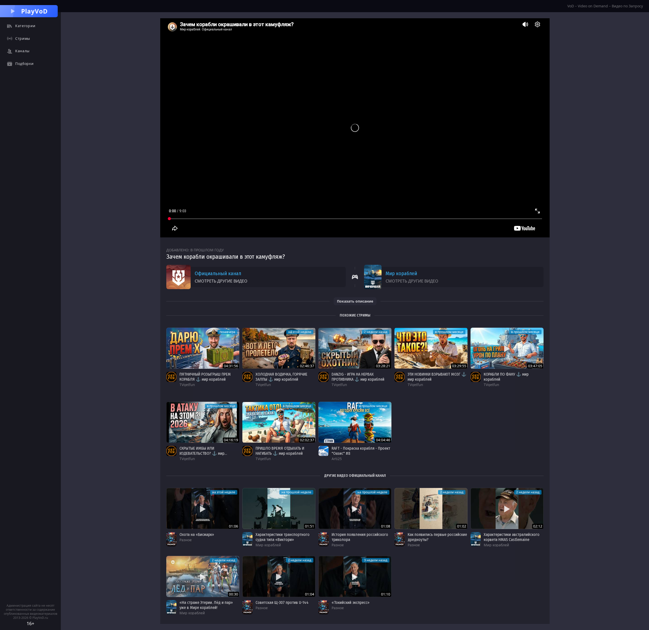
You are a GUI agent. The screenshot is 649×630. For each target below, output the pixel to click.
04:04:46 (383, 440)
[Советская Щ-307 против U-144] (278, 576)
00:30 (233, 594)
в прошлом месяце (449, 332)
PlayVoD (34, 11)
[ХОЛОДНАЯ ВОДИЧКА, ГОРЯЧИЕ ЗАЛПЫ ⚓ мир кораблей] (278, 348)
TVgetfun (187, 384)
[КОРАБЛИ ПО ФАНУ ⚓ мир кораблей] (507, 348)
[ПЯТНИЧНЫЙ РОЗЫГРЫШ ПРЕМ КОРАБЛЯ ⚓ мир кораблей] (202, 348)
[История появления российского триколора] (354, 508)
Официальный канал (218, 273)
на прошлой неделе (296, 492)
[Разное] (171, 539)
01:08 (385, 526)
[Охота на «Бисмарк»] (202, 508)
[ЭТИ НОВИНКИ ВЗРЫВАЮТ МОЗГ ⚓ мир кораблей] (430, 348)
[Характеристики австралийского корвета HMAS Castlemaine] (507, 508)
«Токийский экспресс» (350, 602)
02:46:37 (307, 365)
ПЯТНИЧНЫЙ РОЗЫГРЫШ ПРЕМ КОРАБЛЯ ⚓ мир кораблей (205, 377)
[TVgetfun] (171, 377)
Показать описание (355, 301)
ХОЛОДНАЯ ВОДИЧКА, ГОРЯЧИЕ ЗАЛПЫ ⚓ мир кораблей (281, 377)
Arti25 (337, 458)
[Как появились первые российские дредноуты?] (430, 508)
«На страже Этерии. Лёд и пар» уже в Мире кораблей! (206, 605)
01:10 (385, 594)
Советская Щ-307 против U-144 (282, 602)
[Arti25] (323, 451)
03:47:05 (535, 365)
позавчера (227, 332)
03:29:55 (459, 365)
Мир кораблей (401, 273)
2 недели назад (375, 332)
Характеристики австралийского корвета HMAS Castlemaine (511, 537)
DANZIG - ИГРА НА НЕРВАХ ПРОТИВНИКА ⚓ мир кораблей (358, 377)
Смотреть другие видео (221, 281)
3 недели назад (375, 560)
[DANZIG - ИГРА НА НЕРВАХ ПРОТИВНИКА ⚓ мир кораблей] (354, 348)
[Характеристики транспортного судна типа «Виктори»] (278, 508)
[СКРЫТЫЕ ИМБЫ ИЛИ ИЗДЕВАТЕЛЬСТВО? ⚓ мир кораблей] (202, 422)
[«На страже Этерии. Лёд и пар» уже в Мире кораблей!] (202, 576)
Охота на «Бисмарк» (196, 534)
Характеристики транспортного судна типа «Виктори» (283, 537)
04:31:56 (231, 365)
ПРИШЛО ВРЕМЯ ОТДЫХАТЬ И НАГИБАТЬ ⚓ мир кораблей (280, 451)
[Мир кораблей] (247, 539)
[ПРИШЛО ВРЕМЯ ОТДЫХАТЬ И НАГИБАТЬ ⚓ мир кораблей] (278, 422)
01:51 (309, 526)
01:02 (461, 526)
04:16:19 (231, 440)
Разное (185, 539)
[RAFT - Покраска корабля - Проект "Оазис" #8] (354, 422)
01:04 (309, 594)
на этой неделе (299, 332)
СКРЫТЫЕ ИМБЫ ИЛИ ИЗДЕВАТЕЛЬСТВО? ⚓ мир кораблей (201, 453)
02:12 (537, 526)
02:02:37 (307, 440)
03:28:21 (383, 365)
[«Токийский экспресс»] (354, 576)
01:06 (233, 526)
